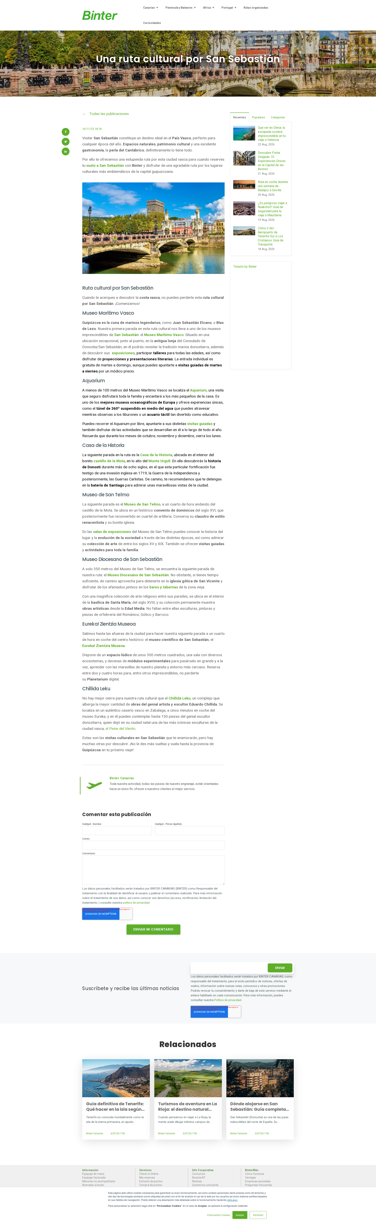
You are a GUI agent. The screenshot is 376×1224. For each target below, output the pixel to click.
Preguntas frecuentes (258, 1185)
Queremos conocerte (205, 1185)
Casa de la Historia (156, 455)
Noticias (197, 1181)
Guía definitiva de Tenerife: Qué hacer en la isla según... (115, 1106)
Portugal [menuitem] (227, 7)
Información (90, 1170)
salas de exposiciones (112, 531)
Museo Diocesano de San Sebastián (138, 575)
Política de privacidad (227, 1000)
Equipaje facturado (94, 1177)
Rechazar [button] (258, 1215)
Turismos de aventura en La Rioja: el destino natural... (187, 1106)
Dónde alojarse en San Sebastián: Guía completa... (259, 1106)
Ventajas (250, 1177)
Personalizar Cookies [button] (218, 1215)
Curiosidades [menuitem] (152, 22)
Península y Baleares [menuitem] (179, 7)
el (120, 728)
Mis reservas (147, 1177)
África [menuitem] (207, 7)
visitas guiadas (199, 423)
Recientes (239, 117)
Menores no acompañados (98, 1181)
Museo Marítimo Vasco (163, 335)
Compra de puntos (150, 1185)
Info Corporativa (202, 1170)
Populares (258, 117)
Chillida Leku (180, 698)
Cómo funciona (254, 1173)
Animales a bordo (93, 1185)
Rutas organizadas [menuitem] (256, 7)
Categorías (278, 117)
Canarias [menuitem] (149, 7)
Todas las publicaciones (109, 113)
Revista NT (198, 1177)
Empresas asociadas (258, 1181)
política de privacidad (136, 902)
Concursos (198, 1173)
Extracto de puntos (151, 1181)
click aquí (232, 1199)
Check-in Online (148, 1173)
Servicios (145, 1170)
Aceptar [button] (240, 1215)
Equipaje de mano (93, 1173)
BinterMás (251, 1170)
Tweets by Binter (245, 266)
